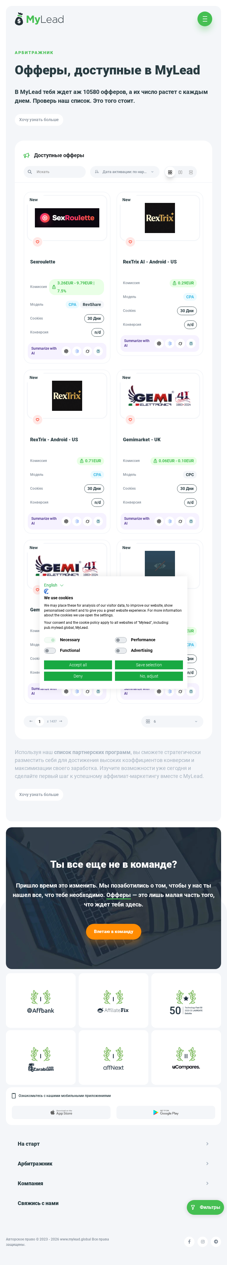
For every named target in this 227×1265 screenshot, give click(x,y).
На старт (29, 1144)
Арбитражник (34, 52)
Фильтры (210, 1207)
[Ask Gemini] (77, 351)
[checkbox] (50, 640)
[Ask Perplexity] (98, 351)
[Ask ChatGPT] (66, 351)
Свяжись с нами (38, 1203)
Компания (30, 1183)
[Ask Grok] (87, 351)
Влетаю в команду (113, 931)
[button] (54, 585)
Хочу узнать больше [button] (39, 119)
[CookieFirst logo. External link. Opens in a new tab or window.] (46, 591)
